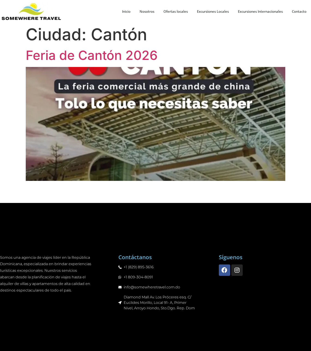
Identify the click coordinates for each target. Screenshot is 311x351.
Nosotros (147, 11)
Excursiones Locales (213, 11)
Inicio (126, 11)
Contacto (299, 11)
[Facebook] (224, 270)
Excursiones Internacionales (260, 11)
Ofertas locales (175, 11)
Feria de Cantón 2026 (92, 55)
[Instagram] (237, 270)
